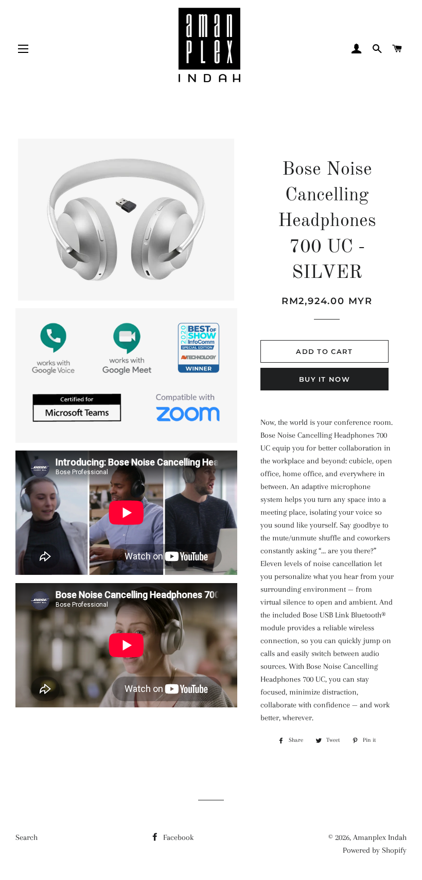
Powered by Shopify (375, 850)
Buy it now (324, 379)
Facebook (177, 837)
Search (26, 837)
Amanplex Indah (380, 837)
